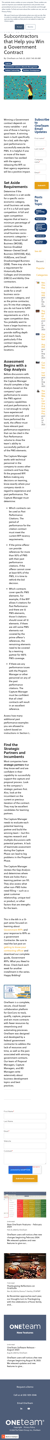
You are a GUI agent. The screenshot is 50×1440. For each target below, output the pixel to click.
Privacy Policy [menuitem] (29, 1427)
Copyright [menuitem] (18, 1427)
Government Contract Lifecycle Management (21, 67)
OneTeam (11, 58)
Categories (42, 275)
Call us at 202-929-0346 (25, 1395)
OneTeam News (39, 242)
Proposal (40, 219)
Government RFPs (13, 929)
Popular (40, 268)
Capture (8, 63)
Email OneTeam (25, 1403)
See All (38, 251)
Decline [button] (30, 27)
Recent (40, 261)
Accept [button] (19, 27)
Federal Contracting (12, 70)
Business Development (31, 70)
